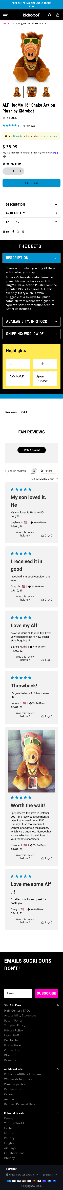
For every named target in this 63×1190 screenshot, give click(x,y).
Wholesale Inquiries (18, 1079)
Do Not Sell (12, 1040)
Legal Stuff (11, 1035)
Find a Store (12, 1045)
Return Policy (13, 1020)
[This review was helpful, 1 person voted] (42, 659)
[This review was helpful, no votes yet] (42, 535)
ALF (43, 289)
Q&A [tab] (24, 412)
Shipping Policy (14, 1025)
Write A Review (32, 450)
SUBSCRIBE (46, 993)
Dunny (8, 1118)
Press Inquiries (14, 1084)
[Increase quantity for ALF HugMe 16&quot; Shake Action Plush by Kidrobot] (20, 171)
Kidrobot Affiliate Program (22, 1074)
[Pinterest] (23, 232)
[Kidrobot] (31, 15)
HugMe (9, 1143)
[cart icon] (57, 15)
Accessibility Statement (20, 1015)
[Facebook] (13, 232)
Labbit (8, 1128)
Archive (9, 1099)
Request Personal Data (19, 1104)
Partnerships (13, 1089)
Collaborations (14, 1153)
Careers (9, 1094)
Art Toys (10, 1148)
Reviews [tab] (11, 412)
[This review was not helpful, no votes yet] (49, 535)
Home (6, 23)
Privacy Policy (13, 1030)
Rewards (10, 1060)
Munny (9, 1133)
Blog (7, 1055)
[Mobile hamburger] (6, 15)
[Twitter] (18, 232)
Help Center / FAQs (17, 1010)
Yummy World (14, 1123)
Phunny (9, 1138)
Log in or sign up (48, 136)
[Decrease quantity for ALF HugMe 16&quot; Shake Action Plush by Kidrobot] (6, 171)
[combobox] (44, 479)
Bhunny (9, 1158)
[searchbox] (18, 471)
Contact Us (11, 1050)
